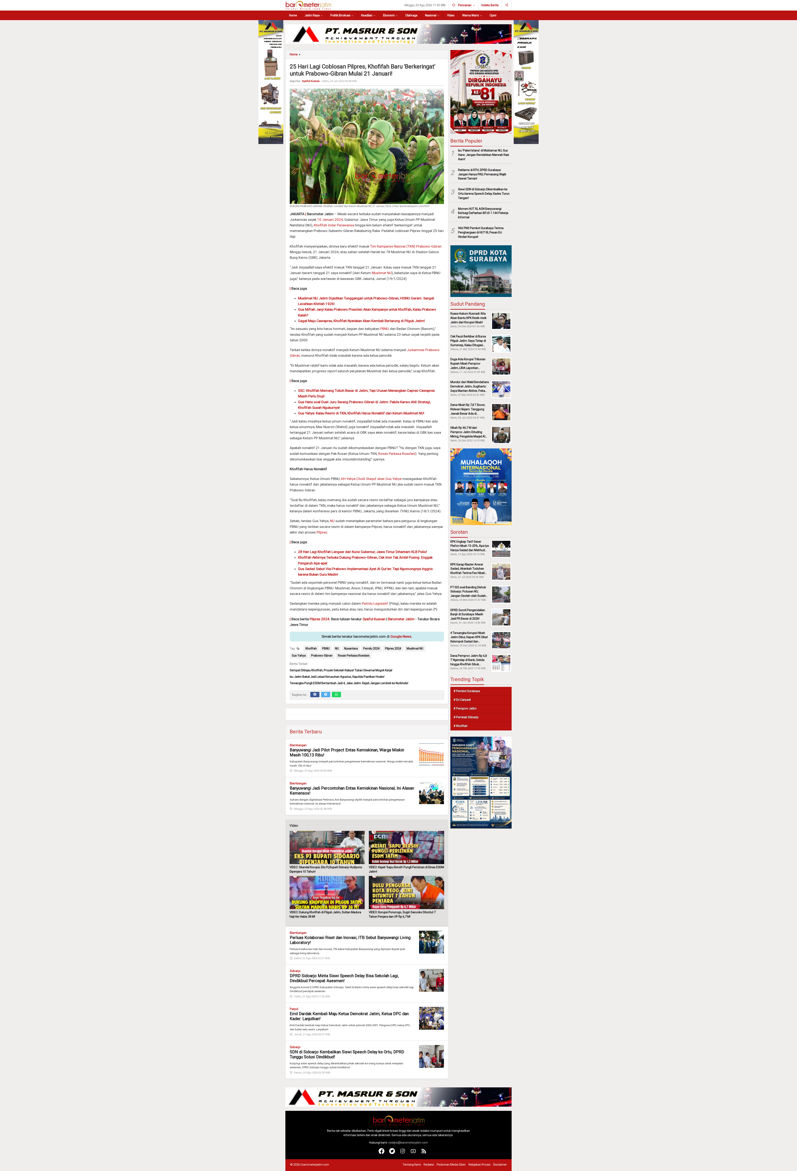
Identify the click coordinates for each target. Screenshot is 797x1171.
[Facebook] (314, 694)
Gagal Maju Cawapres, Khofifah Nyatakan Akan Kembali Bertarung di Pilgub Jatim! (361, 321)
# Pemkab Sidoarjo (466, 717)
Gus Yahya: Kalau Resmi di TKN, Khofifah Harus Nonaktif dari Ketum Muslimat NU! (361, 413)
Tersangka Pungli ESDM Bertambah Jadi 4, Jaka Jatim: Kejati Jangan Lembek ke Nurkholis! (349, 683)
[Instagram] (403, 1153)
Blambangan (298, 745)
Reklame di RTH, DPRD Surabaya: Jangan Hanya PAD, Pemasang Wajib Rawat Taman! (482, 174)
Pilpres (322, 532)
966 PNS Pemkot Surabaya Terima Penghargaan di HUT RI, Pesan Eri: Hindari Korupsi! (481, 232)
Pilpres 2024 (319, 619)
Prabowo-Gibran (321, 655)
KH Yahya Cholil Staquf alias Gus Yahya (371, 479)
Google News (400, 636)
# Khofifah (460, 726)
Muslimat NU (382, 273)
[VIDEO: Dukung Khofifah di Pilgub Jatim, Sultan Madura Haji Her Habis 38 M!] (327, 892)
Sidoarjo (295, 971)
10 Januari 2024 (330, 219)
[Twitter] (325, 694)
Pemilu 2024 (371, 648)
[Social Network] (507, 5)
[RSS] (424, 1153)
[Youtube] (413, 1153)
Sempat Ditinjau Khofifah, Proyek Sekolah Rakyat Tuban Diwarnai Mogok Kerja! (341, 670)
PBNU (384, 329)
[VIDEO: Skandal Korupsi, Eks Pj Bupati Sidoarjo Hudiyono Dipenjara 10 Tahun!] (327, 847)
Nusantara (351, 648)
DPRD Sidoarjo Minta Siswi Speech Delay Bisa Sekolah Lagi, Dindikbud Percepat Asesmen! (344, 978)
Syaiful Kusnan (374, 619)
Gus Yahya (299, 655)
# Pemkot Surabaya (467, 691)
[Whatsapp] (336, 694)
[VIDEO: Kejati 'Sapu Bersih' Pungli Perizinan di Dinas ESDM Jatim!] (406, 847)
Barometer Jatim (401, 619)
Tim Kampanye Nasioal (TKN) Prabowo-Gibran (405, 246)
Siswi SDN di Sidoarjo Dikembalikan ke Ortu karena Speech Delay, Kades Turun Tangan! (484, 194)
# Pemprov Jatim (465, 708)
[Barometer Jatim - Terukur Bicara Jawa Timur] (308, 5)
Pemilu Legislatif (375, 603)
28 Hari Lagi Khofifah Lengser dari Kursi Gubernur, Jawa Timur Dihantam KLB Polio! (362, 552)
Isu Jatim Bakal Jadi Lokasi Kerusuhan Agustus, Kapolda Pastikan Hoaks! (337, 676)
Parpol (294, 1009)
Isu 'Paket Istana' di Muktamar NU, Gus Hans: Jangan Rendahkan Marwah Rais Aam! (483, 155)
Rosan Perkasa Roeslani (396, 454)
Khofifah (304, 557)
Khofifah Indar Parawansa (334, 225)
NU (332, 521)
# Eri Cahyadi (462, 699)
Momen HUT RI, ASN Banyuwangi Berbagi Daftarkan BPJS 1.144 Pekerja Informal (483, 213)
